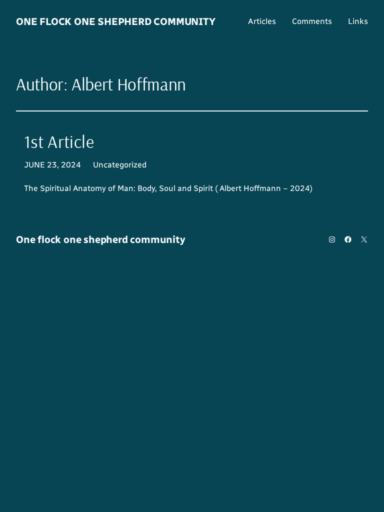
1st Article (59, 142)
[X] (364, 240)
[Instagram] (332, 240)
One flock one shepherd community (116, 22)
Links (358, 21)
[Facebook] (348, 240)
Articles (262, 21)
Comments (312, 21)
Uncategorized (119, 165)
